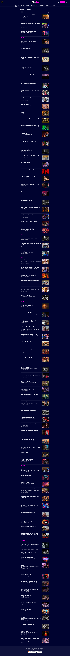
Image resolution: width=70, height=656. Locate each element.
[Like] (21, 18)
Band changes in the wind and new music (27, 483)
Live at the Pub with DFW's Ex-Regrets (27, 216)
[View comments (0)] (27, 18)
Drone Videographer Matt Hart (27, 439)
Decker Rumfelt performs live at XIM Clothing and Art (29, 193)
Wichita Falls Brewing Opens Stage (28, 320)
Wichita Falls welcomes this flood (26, 99)
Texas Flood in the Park (26, 97)
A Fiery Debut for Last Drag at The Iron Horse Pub (31, 91)
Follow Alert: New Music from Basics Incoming (29, 616)
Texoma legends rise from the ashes (26, 201)
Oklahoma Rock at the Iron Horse (26, 425)
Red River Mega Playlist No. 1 (27, 557)
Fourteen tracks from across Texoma (26, 521)
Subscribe (62, 2)
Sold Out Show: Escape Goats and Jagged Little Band (30, 639)
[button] (15, 5)
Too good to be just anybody (25, 113)
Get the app (40, 651)
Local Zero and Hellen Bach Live (28, 236)
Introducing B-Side (25, 104)
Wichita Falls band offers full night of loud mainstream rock (30, 582)
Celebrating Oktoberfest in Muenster (29, 526)
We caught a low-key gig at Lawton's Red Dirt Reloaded (30, 470)
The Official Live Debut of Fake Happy (29, 588)
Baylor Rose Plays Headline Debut (28, 83)
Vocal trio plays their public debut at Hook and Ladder (29, 105)
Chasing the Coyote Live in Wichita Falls (30, 423)
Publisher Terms (42, 648)
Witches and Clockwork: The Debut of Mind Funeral (30, 564)
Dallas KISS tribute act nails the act (26, 32)
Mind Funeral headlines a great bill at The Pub (28, 418)
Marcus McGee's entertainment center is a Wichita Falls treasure (30, 360)
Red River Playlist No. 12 (26, 295)
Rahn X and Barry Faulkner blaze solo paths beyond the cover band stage (31, 164)
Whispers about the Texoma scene (26, 150)
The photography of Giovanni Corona (27, 305)
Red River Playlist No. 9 (26, 445)
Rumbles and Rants (25, 149)
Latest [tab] (22, 12)
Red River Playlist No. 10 (26, 381)
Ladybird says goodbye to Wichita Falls (27, 16)
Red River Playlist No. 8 (26, 475)
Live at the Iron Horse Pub (25, 222)
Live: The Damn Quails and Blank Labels (29, 543)
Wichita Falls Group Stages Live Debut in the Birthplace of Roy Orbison (31, 244)
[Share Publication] (58, 2)
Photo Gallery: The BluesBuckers (28, 387)
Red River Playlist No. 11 (26, 341)
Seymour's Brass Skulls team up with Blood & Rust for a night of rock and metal (31, 144)
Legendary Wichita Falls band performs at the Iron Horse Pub (31, 625)
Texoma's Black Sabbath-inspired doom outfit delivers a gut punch (30, 396)
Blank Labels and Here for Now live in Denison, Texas (29, 505)
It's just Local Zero (23, 50)
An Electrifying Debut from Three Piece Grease (29, 550)
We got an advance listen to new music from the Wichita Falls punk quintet (31, 619)
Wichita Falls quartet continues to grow (27, 498)
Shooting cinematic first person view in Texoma (28, 440)
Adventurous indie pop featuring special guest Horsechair (30, 171)
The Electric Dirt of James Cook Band (29, 221)
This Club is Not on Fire (26, 48)
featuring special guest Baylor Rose (26, 134)
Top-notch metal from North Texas (26, 67)
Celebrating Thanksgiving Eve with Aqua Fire (30, 468)
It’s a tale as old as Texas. (25, 209)
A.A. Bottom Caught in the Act (27, 624)
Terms (35, 649)
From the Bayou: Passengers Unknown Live (30, 267)
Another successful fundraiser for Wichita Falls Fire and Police (31, 126)
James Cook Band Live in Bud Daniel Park (30, 280)
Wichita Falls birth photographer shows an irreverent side (30, 120)
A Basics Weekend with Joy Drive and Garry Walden (30, 112)
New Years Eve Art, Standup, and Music (29, 430)
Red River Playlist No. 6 (26, 574)
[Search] (56, 2)
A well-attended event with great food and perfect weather (30, 535)
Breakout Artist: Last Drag (26, 251)
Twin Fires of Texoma (25, 162)
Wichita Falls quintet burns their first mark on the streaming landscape (30, 60)
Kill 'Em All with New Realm (27, 459)
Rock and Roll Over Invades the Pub (29, 31)
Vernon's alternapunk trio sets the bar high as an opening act (30, 92)
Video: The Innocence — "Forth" (28, 66)
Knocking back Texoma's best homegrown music (28, 275)
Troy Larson (25, 17)
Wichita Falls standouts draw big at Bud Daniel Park (29, 177)
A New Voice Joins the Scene (27, 191)
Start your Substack (32, 651)
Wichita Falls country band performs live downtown (29, 41)
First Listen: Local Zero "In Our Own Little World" (30, 58)
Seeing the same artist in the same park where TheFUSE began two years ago (30, 282)
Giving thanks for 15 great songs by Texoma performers (30, 476)
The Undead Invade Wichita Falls (28, 512)
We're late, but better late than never (26, 610)
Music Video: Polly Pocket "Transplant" (29, 169)
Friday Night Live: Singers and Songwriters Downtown (30, 208)
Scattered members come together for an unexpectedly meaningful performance (30, 597)
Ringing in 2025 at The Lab (25, 431)
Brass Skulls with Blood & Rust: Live (29, 141)
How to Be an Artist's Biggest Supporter (29, 74)
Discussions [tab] (28, 12)
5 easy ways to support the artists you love (28, 76)
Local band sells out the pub (25, 641)
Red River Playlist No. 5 (26, 609)
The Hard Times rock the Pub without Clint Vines (28, 552)
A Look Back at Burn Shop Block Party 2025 (30, 125)
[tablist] (25, 12)
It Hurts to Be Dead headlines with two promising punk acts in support (30, 376)
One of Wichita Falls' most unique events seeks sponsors (30, 329)
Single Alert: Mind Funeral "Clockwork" (29, 394)
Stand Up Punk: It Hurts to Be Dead (28, 214)
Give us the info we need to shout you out (27, 229)
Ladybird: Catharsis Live (26, 595)
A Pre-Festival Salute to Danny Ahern (29, 334)
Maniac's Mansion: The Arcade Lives (29, 357)
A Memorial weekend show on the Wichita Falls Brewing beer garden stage (31, 262)
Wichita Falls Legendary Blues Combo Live (27, 389)
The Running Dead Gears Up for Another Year (30, 327)
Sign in (67, 2)
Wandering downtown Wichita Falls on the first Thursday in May (30, 290)
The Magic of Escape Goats (27, 259)
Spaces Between (24, 304)
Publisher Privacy (36, 648)
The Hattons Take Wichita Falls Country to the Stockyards (30, 132)
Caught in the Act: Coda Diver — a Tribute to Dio (30, 24)
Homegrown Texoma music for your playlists (28, 296)
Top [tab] (24, 12)
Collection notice (39, 649)
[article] (35, 17)
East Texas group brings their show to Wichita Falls (29, 268)
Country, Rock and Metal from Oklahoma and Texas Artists (30, 447)
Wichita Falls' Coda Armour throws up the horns (28, 26)
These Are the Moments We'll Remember (30, 14)
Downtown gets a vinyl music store (26, 157)
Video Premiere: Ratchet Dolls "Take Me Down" (30, 350)
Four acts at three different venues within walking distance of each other (31, 315)
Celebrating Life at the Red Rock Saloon (30, 503)
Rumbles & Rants (24, 452)
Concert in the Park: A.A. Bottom (28, 176)
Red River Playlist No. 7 (26, 520)
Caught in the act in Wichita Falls (26, 460)
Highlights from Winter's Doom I (28, 417)
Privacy (32, 649)
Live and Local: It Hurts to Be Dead (28, 602)
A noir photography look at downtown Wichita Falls (29, 368)
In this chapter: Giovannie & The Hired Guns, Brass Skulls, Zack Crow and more (30, 633)
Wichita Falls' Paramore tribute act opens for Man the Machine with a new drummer (29, 590)
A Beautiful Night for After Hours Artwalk (30, 287)
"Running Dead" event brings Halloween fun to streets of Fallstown (30, 514)
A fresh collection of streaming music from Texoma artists (30, 184)
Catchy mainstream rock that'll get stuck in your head (29, 411)
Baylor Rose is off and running (25, 246)
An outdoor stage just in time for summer (27, 321)
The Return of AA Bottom (26, 200)
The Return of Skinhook (26, 401)
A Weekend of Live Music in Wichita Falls (30, 488)
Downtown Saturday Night (26, 312)
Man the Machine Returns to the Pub (29, 581)
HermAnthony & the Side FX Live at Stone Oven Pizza (30, 497)
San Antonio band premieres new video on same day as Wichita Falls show (30, 352)
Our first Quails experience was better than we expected (30, 544)
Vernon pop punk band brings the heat (27, 252)
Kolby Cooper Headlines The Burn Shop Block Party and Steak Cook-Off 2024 (29, 534)
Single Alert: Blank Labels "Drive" (28, 410)
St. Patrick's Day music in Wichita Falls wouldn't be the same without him (30, 336)
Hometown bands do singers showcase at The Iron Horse (30, 238)
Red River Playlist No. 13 (26, 183)
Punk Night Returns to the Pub (27, 373)
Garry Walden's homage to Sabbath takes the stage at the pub (30, 567)
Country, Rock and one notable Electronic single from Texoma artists (31, 344)
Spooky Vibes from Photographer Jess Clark (31, 118)
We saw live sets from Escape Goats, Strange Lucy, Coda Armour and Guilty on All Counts (30, 491)
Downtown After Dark (25, 367)
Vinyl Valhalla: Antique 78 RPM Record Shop (31, 155)
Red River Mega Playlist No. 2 (27, 273)
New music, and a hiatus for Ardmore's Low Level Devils (30, 453)
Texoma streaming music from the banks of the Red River (30, 382)
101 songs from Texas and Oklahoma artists (28, 558)
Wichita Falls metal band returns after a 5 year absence (29, 403)
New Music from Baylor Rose (27, 40)
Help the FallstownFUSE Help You (28, 228)
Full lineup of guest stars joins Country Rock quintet (29, 84)
